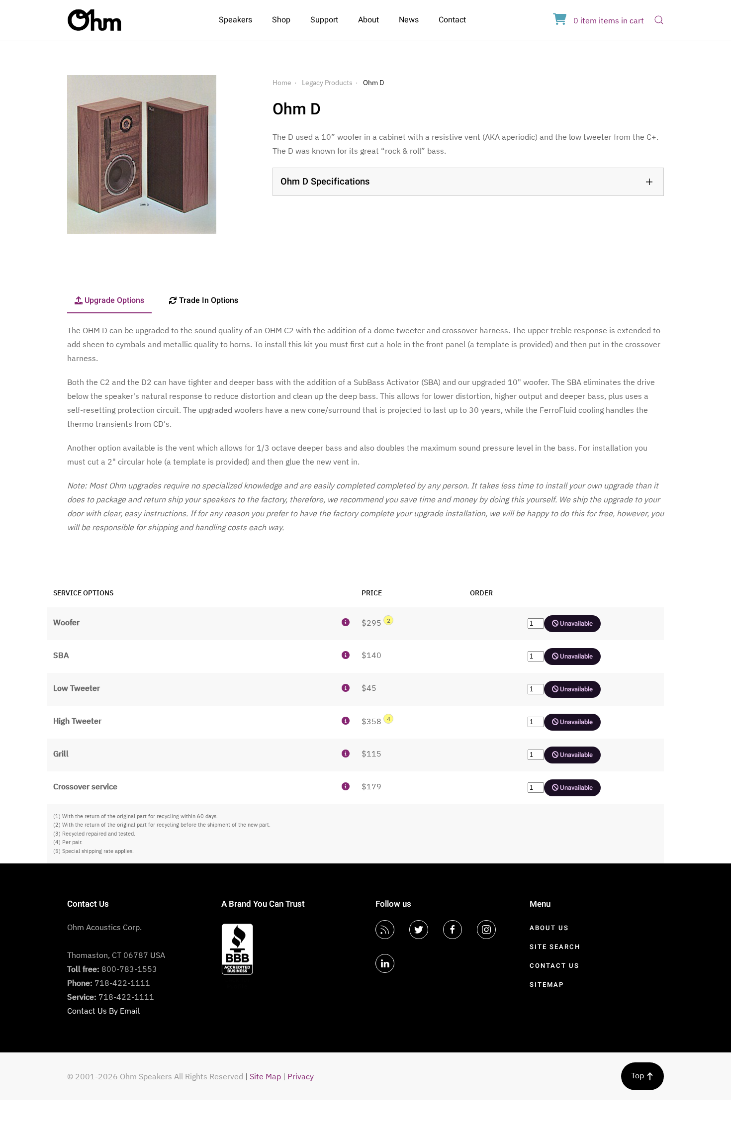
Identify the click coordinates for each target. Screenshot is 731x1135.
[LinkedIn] (384, 963)
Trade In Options (208, 300)
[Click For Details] (346, 622)
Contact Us (554, 965)
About (368, 20)
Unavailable (575, 623)
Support (324, 20)
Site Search (555, 946)
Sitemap (547, 984)
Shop (281, 20)
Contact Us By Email (103, 1011)
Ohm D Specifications (324, 182)
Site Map (265, 1076)
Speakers (235, 20)
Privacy (300, 1076)
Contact (452, 20)
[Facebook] (452, 929)
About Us (549, 928)
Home (282, 82)
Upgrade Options (114, 300)
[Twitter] (418, 929)
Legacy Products (327, 82)
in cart (608, 20)
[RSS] (384, 929)
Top (638, 1075)
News (409, 20)
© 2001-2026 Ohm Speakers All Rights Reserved (155, 1076)
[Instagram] (486, 929)
